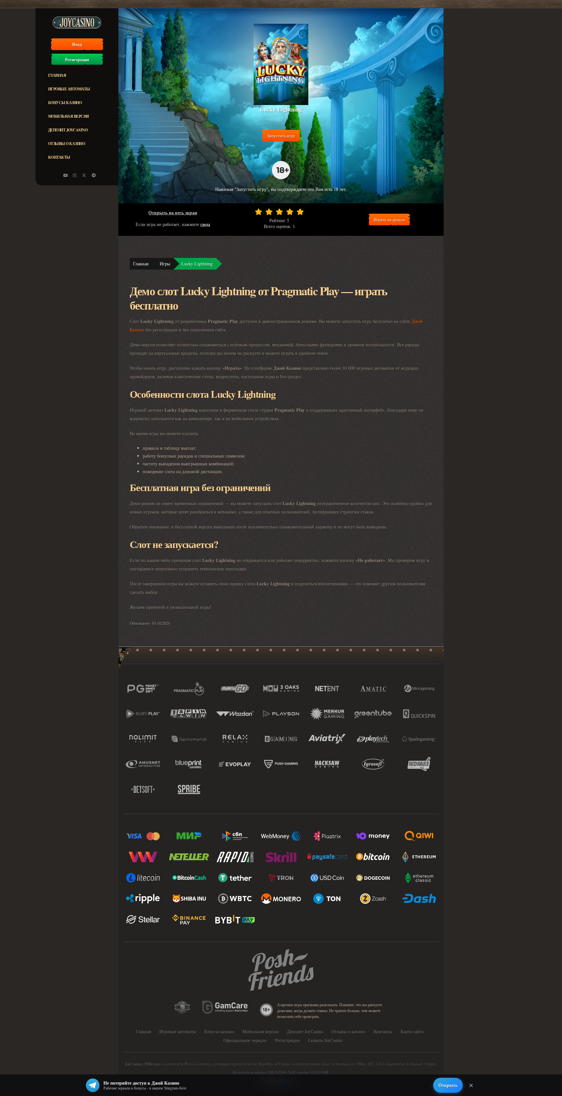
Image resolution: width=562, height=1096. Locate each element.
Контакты (59, 157)
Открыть (448, 1085)
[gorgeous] (300, 211)
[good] (289, 211)
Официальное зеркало (245, 1040)
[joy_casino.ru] (74, 175)
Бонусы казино (65, 102)
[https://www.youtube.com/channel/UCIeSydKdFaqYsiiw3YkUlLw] (65, 175)
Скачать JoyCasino (325, 1040)
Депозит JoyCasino (68, 130)
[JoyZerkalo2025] (93, 175)
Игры (165, 264)
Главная (57, 75)
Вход (77, 44)
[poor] (269, 211)
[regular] (279, 211)
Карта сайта (412, 1031)
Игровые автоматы (69, 89)
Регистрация (77, 59)
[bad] (258, 211)
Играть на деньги (389, 219)
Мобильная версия (68, 116)
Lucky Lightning (197, 264)
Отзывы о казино (66, 143)
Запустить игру (281, 136)
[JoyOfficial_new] (84, 175)
